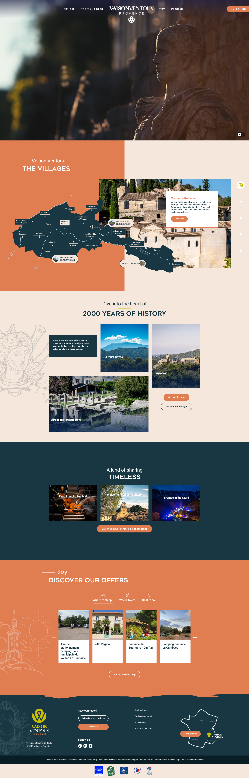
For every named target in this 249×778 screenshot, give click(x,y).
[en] (244, 9)
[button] (238, 9)
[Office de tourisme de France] (149, 770)
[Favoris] (232, 9)
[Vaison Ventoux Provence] (131, 14)
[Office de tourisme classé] (99, 770)
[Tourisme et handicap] (124, 770)
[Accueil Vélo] (111, 770)
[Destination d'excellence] (137, 770)
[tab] (103, 597)
